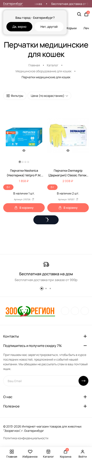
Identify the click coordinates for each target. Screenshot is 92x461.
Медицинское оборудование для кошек (43, 71)
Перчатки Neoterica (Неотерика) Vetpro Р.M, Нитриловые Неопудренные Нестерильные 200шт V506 (24, 173)
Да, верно (19, 27)
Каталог (52, 65)
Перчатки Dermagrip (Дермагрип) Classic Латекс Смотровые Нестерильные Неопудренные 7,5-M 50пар (68, 173)
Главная (34, 65)
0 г (8, 187)
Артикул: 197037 (66, 199)
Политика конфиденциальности (25, 438)
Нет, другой (49, 27)
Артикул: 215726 (22, 199)
